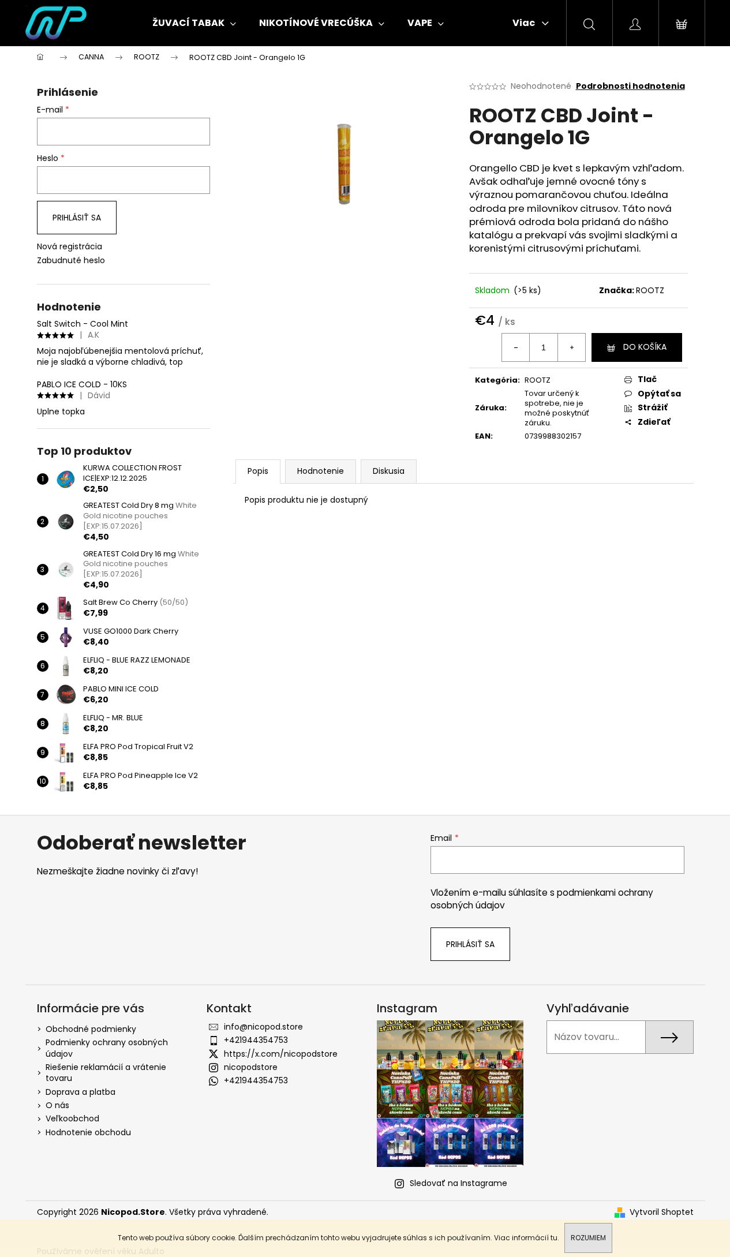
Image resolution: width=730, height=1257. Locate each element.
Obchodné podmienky (91, 1029)
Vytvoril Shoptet (662, 1212)
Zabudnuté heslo (71, 260)
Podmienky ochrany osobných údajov (107, 1048)
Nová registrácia (69, 246)
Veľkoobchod (72, 1118)
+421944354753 (256, 1040)
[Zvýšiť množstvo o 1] (571, 347)
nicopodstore (251, 1067)
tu (554, 1238)
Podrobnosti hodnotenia (630, 86)
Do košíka (645, 347)
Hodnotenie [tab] (320, 471)
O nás (57, 1105)
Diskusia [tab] (389, 471)
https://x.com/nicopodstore (281, 1054)
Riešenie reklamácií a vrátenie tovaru (106, 1072)
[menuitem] (194, 23)
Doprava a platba (80, 1092)
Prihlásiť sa (77, 217)
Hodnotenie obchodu (88, 1132)
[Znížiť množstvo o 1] (516, 347)
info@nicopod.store (263, 1026)
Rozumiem (588, 1238)
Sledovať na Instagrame (458, 1183)
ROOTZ (650, 290)
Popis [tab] (258, 471)
